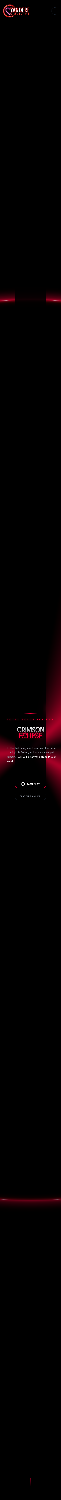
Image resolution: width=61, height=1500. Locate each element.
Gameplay (30, 784)
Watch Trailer (30, 796)
